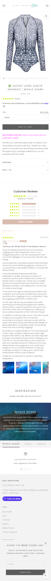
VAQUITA (41, 444)
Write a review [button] (26, 221)
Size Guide (7, 511)
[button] (8, 98)
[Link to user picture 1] (8, 368)
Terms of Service (9, 532)
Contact (6, 520)
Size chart (44, 112)
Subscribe (25, 572)
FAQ (4, 516)
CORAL (28, 444)
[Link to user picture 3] (35, 368)
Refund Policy (8, 528)
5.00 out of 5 (32, 196)
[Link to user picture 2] (22, 368)
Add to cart (26, 127)
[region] (25, 458)
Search (5, 524)
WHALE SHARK (25, 412)
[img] (7, 237)
